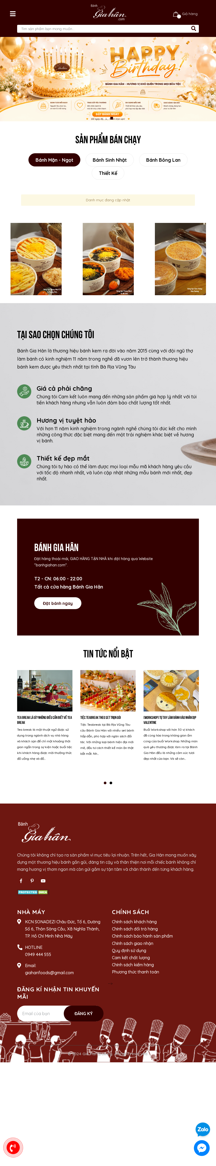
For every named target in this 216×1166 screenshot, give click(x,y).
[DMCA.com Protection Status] (33, 891)
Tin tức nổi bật (108, 652)
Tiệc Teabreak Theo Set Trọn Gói (100, 717)
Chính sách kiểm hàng (133, 964)
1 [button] (105, 783)
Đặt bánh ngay (58, 603)
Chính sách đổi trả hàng (135, 928)
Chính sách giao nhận (132, 943)
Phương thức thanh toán (135, 971)
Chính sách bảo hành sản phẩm (142, 936)
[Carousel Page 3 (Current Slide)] (111, 118)
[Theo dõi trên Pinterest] (32, 881)
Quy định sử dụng (129, 950)
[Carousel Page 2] (108, 118)
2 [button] (111, 783)
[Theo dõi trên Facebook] (21, 881)
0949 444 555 (38, 954)
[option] (36, 259)
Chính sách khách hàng (134, 921)
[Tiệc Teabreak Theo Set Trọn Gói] (108, 691)
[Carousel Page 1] (104, 118)
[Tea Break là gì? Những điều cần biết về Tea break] (44, 691)
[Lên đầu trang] (207, 1115)
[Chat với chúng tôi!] (202, 1148)
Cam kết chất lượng (131, 957)
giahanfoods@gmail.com (49, 972)
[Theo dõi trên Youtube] (43, 881)
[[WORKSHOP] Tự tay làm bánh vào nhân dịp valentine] (171, 691)
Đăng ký (84, 1013)
